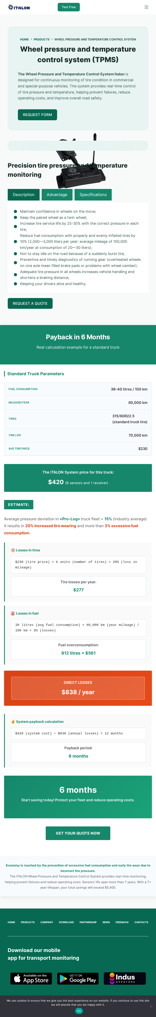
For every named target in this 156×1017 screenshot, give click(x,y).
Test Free (69, 7)
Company (46, 922)
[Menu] (146, 7)
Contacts (141, 922)
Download (66, 922)
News (106, 922)
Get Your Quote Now (78, 833)
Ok (79, 1011)
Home (11, 922)
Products (28, 922)
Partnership (88, 922)
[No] (151, 1006)
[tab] (24, 195)
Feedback (122, 922)
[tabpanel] (78, 247)
